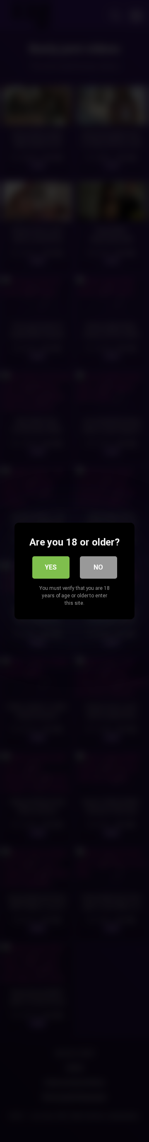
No (98, 567)
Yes (51, 567)
